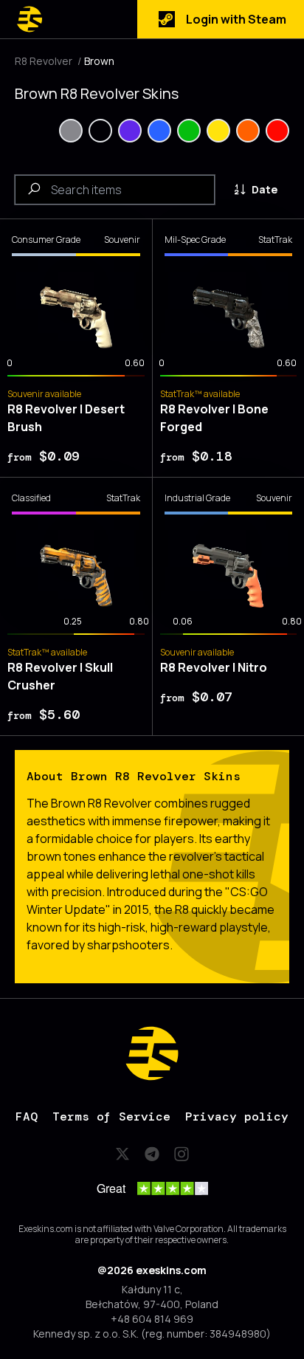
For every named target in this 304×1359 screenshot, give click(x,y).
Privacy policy (237, 1116)
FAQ (26, 1116)
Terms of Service (111, 1116)
